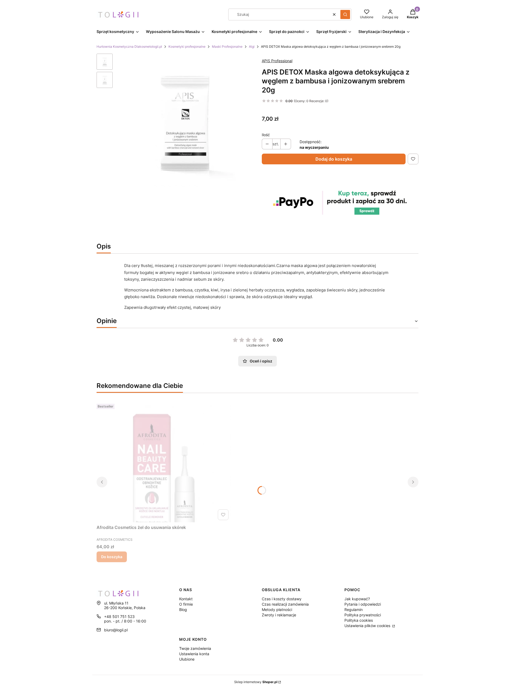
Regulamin (353, 609)
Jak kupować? (357, 599)
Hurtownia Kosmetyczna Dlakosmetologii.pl (129, 47)
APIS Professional (277, 60)
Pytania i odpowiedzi (362, 604)
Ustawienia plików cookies (367, 625)
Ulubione (186, 659)
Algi (252, 47)
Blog (183, 609)
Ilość (266, 134)
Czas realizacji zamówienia (285, 604)
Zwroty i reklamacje (279, 615)
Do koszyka (111, 556)
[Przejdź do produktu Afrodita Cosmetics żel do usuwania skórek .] (164, 462)
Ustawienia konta (194, 653)
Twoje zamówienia (195, 648)
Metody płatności (277, 609)
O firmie (186, 604)
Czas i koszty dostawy (281, 599)
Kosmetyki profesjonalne (186, 47)
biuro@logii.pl (116, 630)
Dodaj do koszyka (333, 159)
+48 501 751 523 (119, 616)
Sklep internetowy (255, 682)
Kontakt (186, 599)
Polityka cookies (358, 620)
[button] (345, 14)
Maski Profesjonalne (227, 47)
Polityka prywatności (362, 615)
